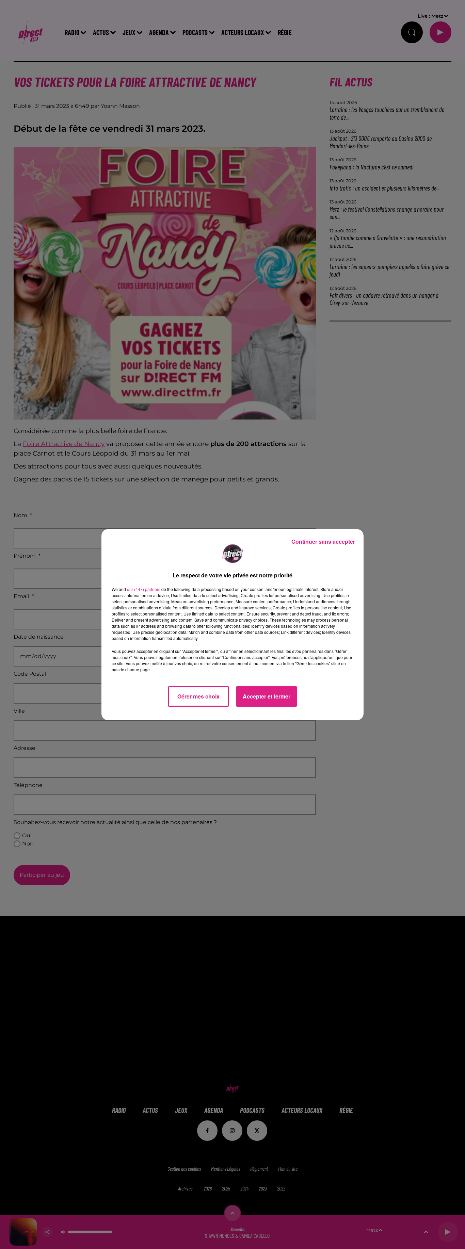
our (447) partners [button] (143, 589)
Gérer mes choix (198, 696)
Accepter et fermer (266, 696)
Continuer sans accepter (323, 541)
